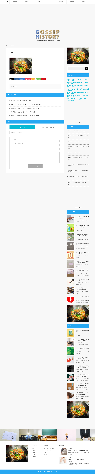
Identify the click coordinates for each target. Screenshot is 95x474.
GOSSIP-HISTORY (46, 471)
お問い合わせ (46, 454)
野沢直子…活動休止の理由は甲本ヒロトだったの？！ (25, 115)
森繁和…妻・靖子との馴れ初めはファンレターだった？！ (78, 158)
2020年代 (15, 1)
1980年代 (61, 1)
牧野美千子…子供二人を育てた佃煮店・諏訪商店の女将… (82, 288)
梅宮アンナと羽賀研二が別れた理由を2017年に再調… (82, 357)
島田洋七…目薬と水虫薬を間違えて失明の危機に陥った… (82, 384)
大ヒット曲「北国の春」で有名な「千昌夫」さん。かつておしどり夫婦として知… (82, 275)
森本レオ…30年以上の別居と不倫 (82, 297)
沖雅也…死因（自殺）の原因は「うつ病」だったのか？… (82, 366)
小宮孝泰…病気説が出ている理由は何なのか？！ (82, 349)
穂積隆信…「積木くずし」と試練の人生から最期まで (25, 108)
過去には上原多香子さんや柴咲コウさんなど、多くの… (82, 397)
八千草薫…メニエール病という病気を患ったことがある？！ (78, 147)
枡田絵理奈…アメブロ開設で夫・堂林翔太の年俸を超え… (82, 235)
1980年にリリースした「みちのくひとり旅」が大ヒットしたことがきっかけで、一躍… (78, 453)
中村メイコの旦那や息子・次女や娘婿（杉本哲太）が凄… (82, 226)
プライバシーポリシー (48, 450)
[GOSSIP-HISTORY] (47, 38)
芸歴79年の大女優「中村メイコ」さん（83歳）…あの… (82, 230)
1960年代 (84, 1)
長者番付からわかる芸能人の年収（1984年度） (23, 112)
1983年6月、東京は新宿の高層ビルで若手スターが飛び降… (82, 370)
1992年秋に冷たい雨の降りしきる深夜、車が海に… (82, 334)
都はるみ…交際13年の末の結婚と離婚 (21, 100)
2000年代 (38, 1)
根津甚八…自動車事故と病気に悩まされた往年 (82, 244)
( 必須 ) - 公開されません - (17, 143)
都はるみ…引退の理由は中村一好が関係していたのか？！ (78, 183)
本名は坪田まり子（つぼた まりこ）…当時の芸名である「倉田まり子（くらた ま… (82, 344)
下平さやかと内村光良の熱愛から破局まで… (82, 279)
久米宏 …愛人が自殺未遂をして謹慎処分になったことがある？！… (78, 165)
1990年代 (49, 1)
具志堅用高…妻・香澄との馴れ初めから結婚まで (78, 153)
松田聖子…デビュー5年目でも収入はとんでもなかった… (78, 460)
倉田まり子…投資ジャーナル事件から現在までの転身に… (82, 340)
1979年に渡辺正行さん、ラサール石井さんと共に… (82, 352)
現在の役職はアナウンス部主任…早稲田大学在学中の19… (82, 283)
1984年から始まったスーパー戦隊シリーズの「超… (82, 292)
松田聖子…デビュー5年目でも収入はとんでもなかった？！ (78, 136)
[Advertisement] (47, 18)
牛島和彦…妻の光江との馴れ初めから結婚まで (77, 141)
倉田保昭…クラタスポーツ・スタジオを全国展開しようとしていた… (78, 171)
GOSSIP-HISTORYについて (49, 448)
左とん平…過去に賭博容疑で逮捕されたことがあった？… (82, 375)
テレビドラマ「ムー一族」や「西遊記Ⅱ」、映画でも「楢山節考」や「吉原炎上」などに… (82, 380)
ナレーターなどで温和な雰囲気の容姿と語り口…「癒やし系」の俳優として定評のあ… (82, 302)
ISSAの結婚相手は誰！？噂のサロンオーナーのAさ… (82, 393)
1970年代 (72, 1)
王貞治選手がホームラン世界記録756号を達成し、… (82, 256)
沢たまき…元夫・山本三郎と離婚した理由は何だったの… (82, 217)
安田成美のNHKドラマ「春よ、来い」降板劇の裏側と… (82, 262)
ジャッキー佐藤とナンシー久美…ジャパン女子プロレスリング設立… (78, 177)
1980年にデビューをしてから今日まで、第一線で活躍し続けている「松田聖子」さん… (78, 464)
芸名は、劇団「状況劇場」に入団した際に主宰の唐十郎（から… (82, 247)
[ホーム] (7, 2)
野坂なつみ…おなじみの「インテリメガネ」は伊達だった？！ (27, 104)
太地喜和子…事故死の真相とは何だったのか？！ (82, 331)
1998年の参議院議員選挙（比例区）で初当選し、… (82, 221)
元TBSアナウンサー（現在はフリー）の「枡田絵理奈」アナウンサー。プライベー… (82, 240)
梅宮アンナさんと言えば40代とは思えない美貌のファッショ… (82, 361)
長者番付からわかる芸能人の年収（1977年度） (82, 253)
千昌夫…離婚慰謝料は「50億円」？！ (82, 271)
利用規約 (45, 452)
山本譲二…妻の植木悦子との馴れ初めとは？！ (77, 131)
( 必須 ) (13, 139)
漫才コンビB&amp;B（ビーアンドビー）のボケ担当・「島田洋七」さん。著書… (82, 389)
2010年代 (26, 1)
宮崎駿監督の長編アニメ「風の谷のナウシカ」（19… (82, 265)
